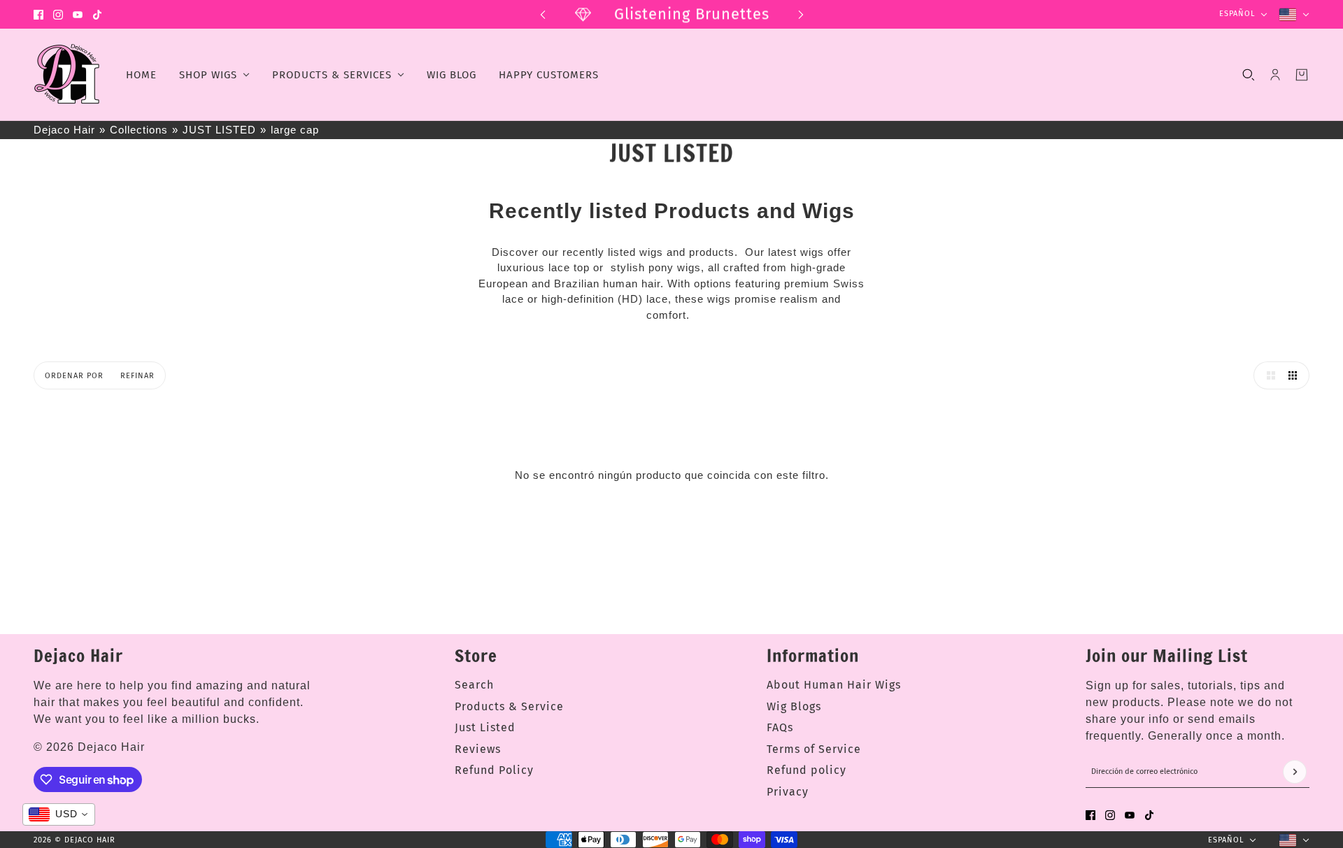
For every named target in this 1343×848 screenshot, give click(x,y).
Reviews (478, 749)
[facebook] (38, 14)
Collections (139, 130)
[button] (1267, 375)
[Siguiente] (801, 14)
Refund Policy (494, 770)
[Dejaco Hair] (69, 75)
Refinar (137, 375)
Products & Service (509, 706)
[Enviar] (1295, 772)
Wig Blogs (794, 706)
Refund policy (806, 770)
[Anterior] (543, 14)
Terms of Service (814, 749)
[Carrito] (1301, 74)
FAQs (780, 727)
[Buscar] (1248, 74)
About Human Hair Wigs (834, 684)
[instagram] (58, 14)
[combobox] (58, 814)
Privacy (788, 791)
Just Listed (485, 727)
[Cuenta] (1275, 74)
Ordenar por (74, 375)
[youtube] (77, 14)
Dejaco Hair (64, 130)
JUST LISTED (219, 130)
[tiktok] (97, 14)
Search (474, 684)
